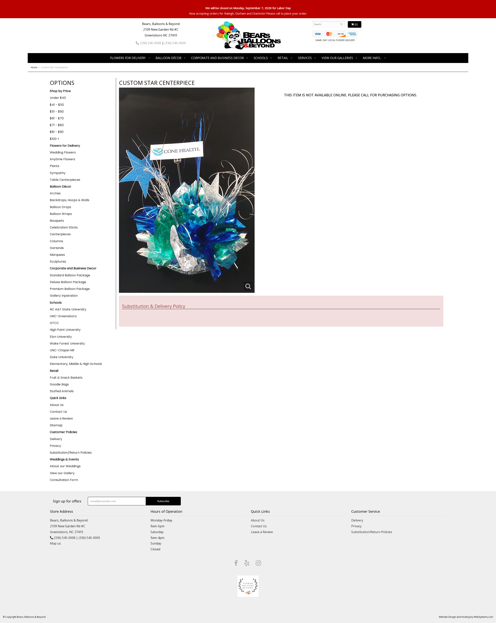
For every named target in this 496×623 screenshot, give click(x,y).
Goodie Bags (59, 384)
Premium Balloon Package (70, 289)
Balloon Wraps (61, 214)
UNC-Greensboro (63, 316)
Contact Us (58, 411)
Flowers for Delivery (128, 58)
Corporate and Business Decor (217, 58)
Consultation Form (64, 480)
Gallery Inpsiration (64, 295)
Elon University (61, 336)
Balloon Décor (168, 58)
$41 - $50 (57, 105)
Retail (283, 58)
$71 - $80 (57, 125)
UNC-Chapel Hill (62, 350)
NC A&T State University (68, 309)
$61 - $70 (57, 118)
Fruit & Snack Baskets (66, 377)
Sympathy (57, 173)
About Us (57, 405)
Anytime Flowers (62, 159)
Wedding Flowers (63, 152)
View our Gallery (62, 473)
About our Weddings (65, 466)
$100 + (54, 139)
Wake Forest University (67, 343)
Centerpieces (60, 234)
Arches (55, 193)
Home (34, 67)
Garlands (57, 248)
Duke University (61, 357)
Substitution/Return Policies (71, 452)
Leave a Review (61, 418)
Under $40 (58, 98)
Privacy (55, 446)
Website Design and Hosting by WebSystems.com (466, 617)
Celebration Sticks (64, 227)
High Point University (65, 329)
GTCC (54, 323)
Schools (261, 58)
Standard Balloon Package (70, 275)
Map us (55, 543)
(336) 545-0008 (150, 43)
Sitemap (56, 425)
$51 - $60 (57, 111)
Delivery (56, 439)
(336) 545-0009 (175, 43)
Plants (54, 166)
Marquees (57, 254)
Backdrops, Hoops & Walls (69, 200)
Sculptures (58, 261)
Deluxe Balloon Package (68, 282)
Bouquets (57, 220)
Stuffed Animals (62, 391)
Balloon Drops (60, 207)
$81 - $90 (57, 132)
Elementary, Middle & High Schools (76, 364)
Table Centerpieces (65, 180)
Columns (56, 241)
